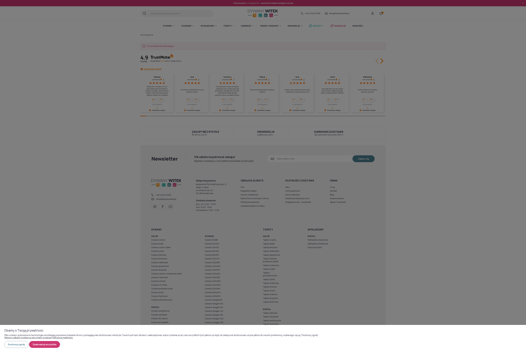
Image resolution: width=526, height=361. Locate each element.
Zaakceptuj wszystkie (44, 344)
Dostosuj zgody (16, 344)
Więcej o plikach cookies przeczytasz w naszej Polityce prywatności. (38, 337)
